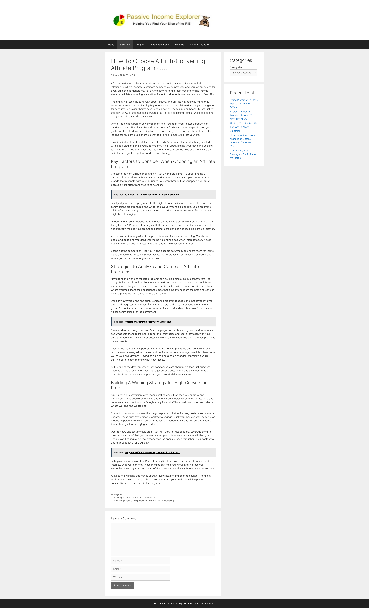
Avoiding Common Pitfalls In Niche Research (135, 497)
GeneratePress (207, 603)
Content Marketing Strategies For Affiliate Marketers (243, 154)
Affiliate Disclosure (199, 44)
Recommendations (159, 44)
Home (111, 44)
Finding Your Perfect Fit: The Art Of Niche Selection (244, 127)
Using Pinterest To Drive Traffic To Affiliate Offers (244, 104)
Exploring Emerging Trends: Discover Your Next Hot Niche (242, 115)
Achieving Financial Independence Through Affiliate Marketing (144, 500)
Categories (236, 67)
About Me (179, 44)
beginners (119, 494)
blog (138, 44)
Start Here (125, 44)
